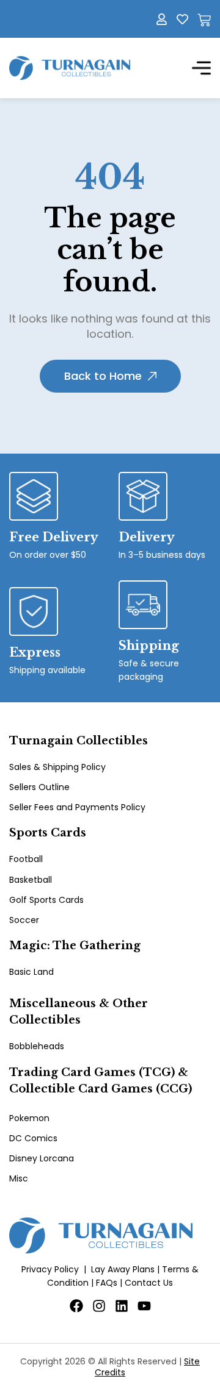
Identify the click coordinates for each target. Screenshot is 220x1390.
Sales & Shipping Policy (57, 767)
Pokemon (29, 1118)
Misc (18, 1178)
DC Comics (33, 1138)
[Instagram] (99, 1306)
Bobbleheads (36, 1046)
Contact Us (149, 1283)
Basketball (30, 880)
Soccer (24, 920)
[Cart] (204, 20)
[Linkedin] (121, 1306)
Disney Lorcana (41, 1158)
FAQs (106, 1283)
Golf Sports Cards (46, 900)
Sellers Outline (39, 787)
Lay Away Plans (123, 1269)
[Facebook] (76, 1306)
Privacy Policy (50, 1269)
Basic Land (31, 972)
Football (26, 859)
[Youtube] (144, 1306)
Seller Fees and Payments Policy (77, 807)
